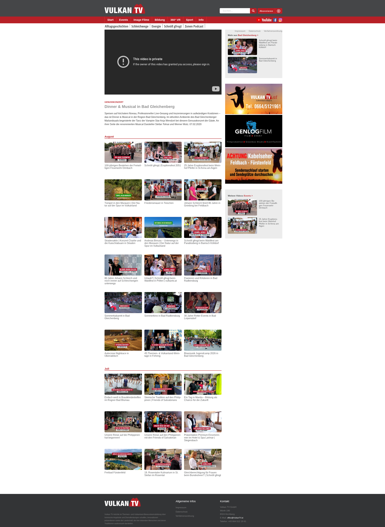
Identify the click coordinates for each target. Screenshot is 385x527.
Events (123, 19)
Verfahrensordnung (273, 31)
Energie (156, 26)
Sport (189, 19)
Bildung (160, 19)
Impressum (240, 31)
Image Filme (141, 19)
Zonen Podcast (194, 26)
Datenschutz (255, 31)
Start (110, 19)
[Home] (125, 9)
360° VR (175, 19)
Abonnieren (266, 11)
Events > (248, 196)
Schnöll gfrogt (173, 26)
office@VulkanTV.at (235, 518)
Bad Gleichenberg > (248, 35)
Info (201, 19)
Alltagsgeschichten (116, 26)
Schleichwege (139, 26)
